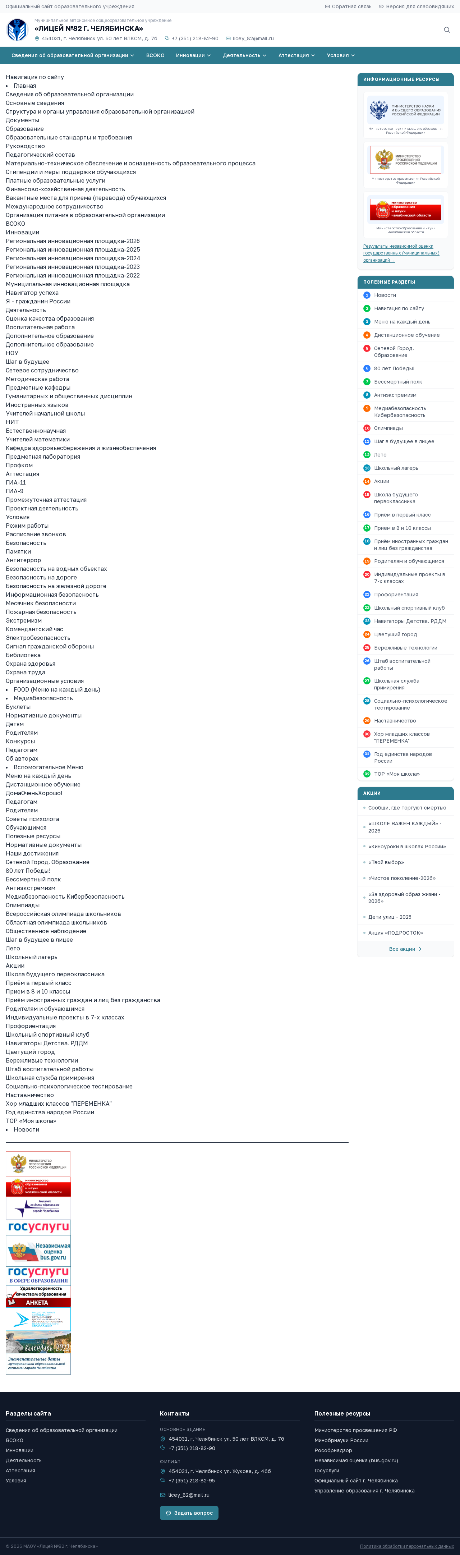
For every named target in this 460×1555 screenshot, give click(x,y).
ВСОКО (15, 223)
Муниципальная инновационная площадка (68, 284)
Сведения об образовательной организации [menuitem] (70, 55)
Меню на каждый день (38, 775)
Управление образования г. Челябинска (364, 1490)
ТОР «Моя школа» (31, 1120)
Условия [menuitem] (338, 55)
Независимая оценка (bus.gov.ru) (356, 1460)
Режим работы (27, 525)
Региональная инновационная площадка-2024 (73, 258)
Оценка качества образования (50, 318)
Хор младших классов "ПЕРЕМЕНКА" (59, 1103)
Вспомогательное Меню (48, 767)
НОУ (12, 353)
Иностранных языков (37, 404)
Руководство (25, 146)
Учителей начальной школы (45, 413)
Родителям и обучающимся (45, 1008)
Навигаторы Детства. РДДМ (47, 1043)
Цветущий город (30, 1051)
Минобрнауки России (341, 1440)
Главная (25, 85)
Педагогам (21, 749)
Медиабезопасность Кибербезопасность (65, 896)
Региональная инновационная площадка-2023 (73, 266)
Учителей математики (38, 439)
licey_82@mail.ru (253, 38)
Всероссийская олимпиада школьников (63, 913)
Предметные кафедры (38, 387)
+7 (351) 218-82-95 (192, 1480)
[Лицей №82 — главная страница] (17, 29)
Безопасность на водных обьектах (56, 568)
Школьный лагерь (32, 956)
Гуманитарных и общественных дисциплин (69, 396)
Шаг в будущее (27, 361)
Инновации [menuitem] (190, 55)
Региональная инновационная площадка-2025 (73, 249)
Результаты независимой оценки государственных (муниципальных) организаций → (401, 253)
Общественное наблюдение (46, 931)
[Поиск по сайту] (447, 30)
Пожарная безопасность (41, 611)
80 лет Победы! (28, 870)
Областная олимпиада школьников (56, 922)
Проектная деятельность (42, 508)
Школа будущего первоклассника (55, 974)
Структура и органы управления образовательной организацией (100, 111)
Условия (17, 516)
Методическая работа (37, 378)
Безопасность (26, 542)
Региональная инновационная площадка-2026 (73, 240)
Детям (15, 724)
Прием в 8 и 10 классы (38, 991)
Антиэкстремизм (30, 887)
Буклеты (18, 706)
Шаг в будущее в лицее (39, 939)
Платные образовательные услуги (55, 180)
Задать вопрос (193, 1513)
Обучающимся (26, 827)
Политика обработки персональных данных (407, 1546)
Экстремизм (24, 620)
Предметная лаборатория (43, 456)
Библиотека (23, 655)
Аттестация (22, 473)
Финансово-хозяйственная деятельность (65, 189)
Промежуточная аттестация (46, 499)
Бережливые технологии (42, 1060)
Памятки (18, 551)
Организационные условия (45, 680)
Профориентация (31, 1025)
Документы (23, 120)
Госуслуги (326, 1470)
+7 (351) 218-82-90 (195, 38)
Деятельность (26, 309)
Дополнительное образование (50, 335)
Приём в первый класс (39, 982)
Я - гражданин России (38, 301)
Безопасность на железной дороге (56, 586)
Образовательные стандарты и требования (69, 137)
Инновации (22, 232)
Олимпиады (23, 905)
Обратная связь (352, 6)
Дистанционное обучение (43, 784)
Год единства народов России (50, 1112)
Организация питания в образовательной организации (85, 215)
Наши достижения (32, 853)
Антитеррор (23, 560)
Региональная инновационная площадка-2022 (73, 275)
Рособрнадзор (333, 1450)
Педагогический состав (40, 154)
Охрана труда (25, 672)
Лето (13, 948)
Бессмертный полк (33, 879)
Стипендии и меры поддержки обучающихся (71, 171)
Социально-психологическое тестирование (69, 1086)
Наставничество (30, 1094)
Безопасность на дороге (41, 577)
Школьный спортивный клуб (47, 1034)
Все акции (402, 949)
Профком (19, 465)
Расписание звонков (36, 534)
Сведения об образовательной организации (70, 94)
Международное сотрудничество (55, 206)
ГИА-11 (16, 482)
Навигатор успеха (32, 292)
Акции (15, 965)
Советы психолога (32, 818)
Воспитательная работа (40, 327)
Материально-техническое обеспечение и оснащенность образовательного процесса (131, 163)
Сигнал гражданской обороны (50, 646)
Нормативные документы (44, 715)
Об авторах (22, 758)
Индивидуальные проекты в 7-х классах (65, 1017)
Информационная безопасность (52, 594)
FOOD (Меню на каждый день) (57, 689)
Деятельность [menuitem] (242, 55)
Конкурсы (20, 741)
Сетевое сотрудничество (42, 370)
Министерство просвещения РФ (355, 1430)
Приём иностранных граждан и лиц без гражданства (83, 1000)
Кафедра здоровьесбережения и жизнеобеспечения (81, 447)
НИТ (12, 422)
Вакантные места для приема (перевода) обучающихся (86, 197)
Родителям (22, 732)
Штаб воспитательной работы (50, 1069)
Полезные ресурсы (33, 836)
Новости (26, 1129)
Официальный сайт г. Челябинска (356, 1480)
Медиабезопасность (43, 698)
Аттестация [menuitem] (294, 55)
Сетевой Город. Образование (47, 862)
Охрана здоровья (30, 663)
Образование (25, 128)
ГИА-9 (14, 491)
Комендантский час (34, 629)
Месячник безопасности (41, 603)
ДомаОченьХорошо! (34, 793)
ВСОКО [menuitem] (155, 55)
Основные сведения (35, 102)
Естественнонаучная (36, 430)
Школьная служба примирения (50, 1077)
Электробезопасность (38, 637)
